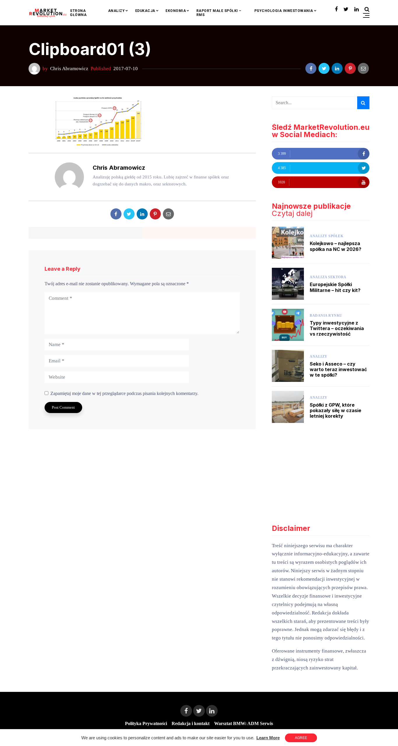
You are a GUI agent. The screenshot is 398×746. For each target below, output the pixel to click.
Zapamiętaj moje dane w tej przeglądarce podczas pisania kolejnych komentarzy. (124, 393)
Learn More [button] (268, 737)
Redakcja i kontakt (190, 723)
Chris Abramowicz (69, 68)
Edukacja (145, 11)
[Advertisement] (320, 473)
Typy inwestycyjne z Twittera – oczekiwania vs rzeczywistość (337, 328)
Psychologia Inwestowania (283, 11)
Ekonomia (175, 11)
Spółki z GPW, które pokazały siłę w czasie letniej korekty (335, 410)
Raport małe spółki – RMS (219, 13)
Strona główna (78, 13)
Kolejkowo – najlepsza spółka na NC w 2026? (335, 246)
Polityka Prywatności (146, 723)
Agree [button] (301, 738)
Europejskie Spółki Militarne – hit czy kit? (335, 287)
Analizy (116, 11)
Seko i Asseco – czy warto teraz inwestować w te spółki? (338, 369)
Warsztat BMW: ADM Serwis (243, 723)
